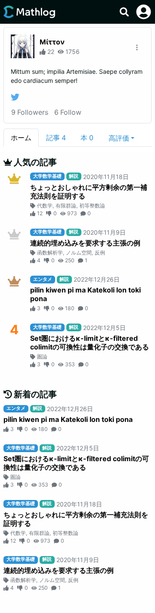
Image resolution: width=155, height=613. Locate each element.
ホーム (21, 137)
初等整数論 (92, 205)
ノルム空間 (79, 252)
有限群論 (66, 205)
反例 (100, 252)
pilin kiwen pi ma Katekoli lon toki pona (85, 294)
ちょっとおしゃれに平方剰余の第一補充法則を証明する (88, 191)
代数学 (45, 205)
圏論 (42, 356)
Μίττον (52, 42)
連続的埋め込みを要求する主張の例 (85, 243)
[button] (121, 138)
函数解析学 (50, 252)
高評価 (118, 138)
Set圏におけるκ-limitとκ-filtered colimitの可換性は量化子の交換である (89, 342)
